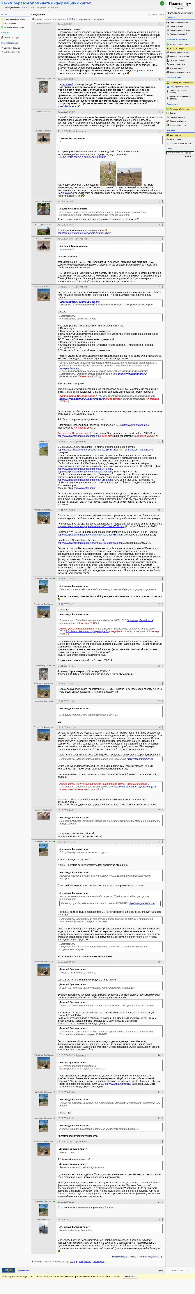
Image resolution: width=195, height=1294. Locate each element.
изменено (82, 131)
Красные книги (176, 68)
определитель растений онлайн (180, 5)
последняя (99, 19)
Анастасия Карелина (43, 701)
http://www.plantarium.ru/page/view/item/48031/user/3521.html (91, 526)
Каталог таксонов (177, 64)
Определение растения (180, 22)
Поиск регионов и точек (180, 30)
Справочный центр (178, 121)
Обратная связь (23, 1270)
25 (159, 1219)
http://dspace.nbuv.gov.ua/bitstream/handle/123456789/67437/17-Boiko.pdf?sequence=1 (105, 449)
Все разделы (10, 23)
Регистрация (175, 139)
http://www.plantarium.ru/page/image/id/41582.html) (85, 480)
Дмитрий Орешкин (12, 48)
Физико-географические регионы (180, 98)
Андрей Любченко (43, 131)
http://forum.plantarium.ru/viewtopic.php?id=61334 (84, 233)
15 (159, 701)
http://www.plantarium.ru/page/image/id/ (82, 398)
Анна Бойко (43, 441)
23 (159, 1141)
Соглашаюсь (130, 1276)
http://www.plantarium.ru (132, 373)
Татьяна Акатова (43, 24)
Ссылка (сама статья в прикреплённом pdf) (82, 157)
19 (159, 962)
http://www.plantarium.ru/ (140, 759)
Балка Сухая (65, 193)
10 (159, 510)
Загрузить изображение (180, 45)
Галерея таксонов (177, 60)
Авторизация (175, 135)
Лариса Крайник (43, 1219)
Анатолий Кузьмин (43, 201)
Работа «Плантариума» (14, 19)
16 (159, 727)
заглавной (67, 84)
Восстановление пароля (180, 143)
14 (159, 683)
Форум (133, 1257)
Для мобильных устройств (181, 13)
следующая (85, 19)
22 (159, 1118)
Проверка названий (178, 34)
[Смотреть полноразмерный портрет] (43, 92)
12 (159, 604)
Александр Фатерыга (43, 286)
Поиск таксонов (176, 26)
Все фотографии (177, 49)
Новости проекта (177, 117)
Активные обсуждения (14, 27)
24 (159, 1202)
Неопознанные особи (179, 56)
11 (159, 578)
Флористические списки (180, 72)
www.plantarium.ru (68, 106)
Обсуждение (38, 14)
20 (159, 1055)
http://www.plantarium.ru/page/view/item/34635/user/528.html (90, 543)
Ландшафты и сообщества (181, 83)
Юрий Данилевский (43, 224)
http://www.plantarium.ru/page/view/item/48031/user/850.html (90, 534)
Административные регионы (178, 92)
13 (159, 666)
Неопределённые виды (180, 52)
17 (159, 810)
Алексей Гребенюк (43, 810)
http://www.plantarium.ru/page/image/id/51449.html (85, 469)
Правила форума (11, 38)
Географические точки (179, 87)
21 (159, 1092)
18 (159, 841)
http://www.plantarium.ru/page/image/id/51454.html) (85, 471)
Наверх (160, 1270)
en (162, 3)
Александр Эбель (12, 52)
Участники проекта (178, 125)
